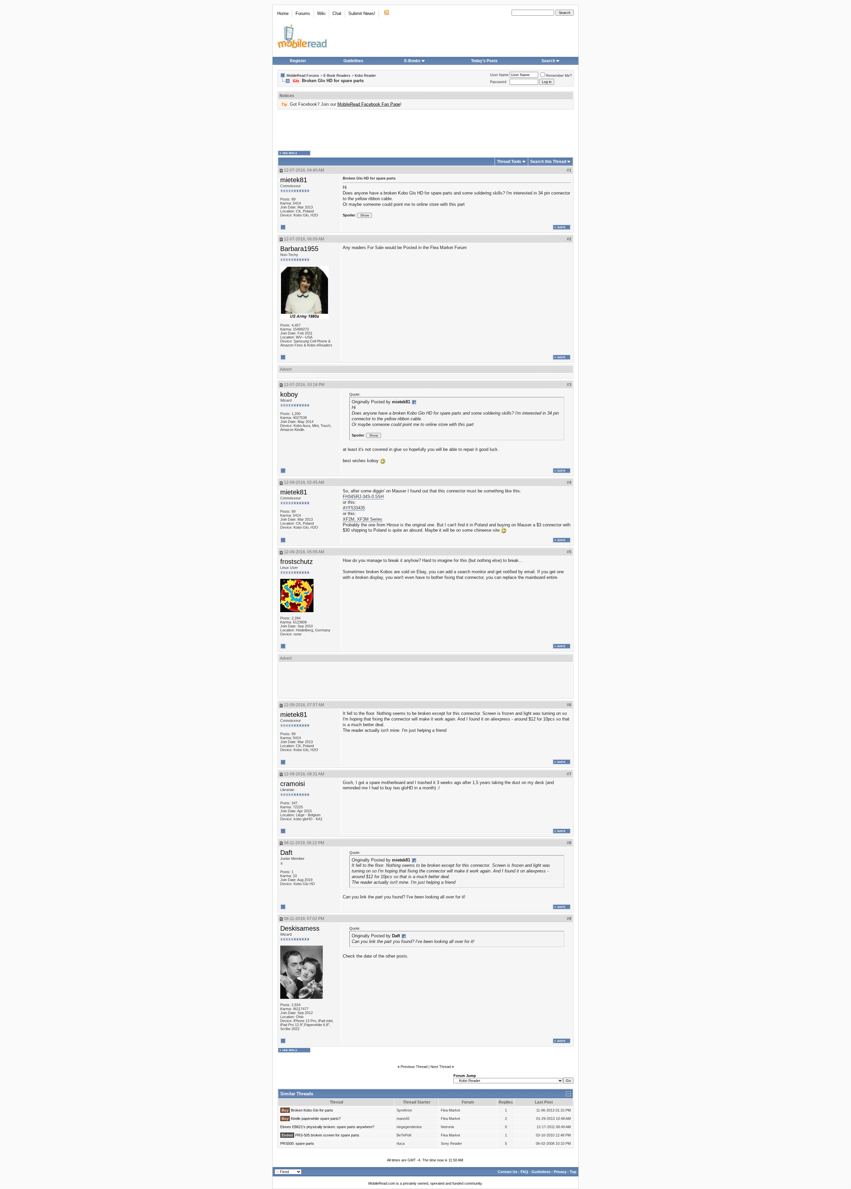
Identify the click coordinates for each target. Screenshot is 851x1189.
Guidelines (353, 61)
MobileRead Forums (303, 75)
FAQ (524, 1172)
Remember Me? (559, 75)
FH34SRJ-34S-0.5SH (363, 496)
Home (283, 13)
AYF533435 (354, 507)
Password (498, 82)
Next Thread (440, 1067)
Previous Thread (414, 1067)
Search (548, 61)
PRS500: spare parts (297, 1143)
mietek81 (293, 180)
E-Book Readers (336, 75)
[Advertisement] (425, 130)
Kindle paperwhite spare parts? (316, 1119)
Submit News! (361, 13)
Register (298, 61)
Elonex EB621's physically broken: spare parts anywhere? (327, 1127)
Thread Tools (509, 161)
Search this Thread (548, 161)
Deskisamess (299, 928)
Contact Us (507, 1172)
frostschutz (296, 561)
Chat (336, 13)
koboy (289, 394)
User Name (499, 75)
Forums (303, 13)
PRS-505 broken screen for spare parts (327, 1135)
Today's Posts (484, 61)
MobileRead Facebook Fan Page (368, 104)
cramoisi (292, 783)
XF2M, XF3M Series (362, 519)
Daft (286, 852)
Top (573, 1172)
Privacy (560, 1172)
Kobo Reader (365, 75)
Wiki (321, 13)
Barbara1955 (299, 248)
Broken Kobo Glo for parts (312, 1110)
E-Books (412, 61)
